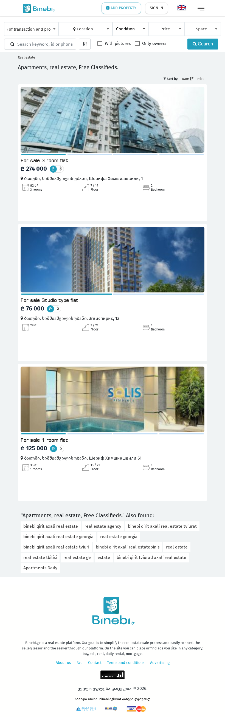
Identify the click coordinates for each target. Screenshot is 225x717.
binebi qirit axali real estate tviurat (162, 526)
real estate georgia (118, 536)
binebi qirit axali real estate (50, 526)
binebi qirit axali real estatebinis (127, 547)
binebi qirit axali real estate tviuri (56, 547)
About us (63, 662)
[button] (31, 29)
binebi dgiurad (110, 699)
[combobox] (131, 29)
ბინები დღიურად (136, 699)
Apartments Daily (40, 567)
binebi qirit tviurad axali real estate (151, 557)
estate (103, 557)
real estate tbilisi (40, 557)
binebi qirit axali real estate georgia (58, 536)
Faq (80, 662)
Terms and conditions (126, 662)
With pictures (117, 43)
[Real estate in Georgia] (37, 8)
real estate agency (103, 526)
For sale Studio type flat (49, 300)
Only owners (153, 43)
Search (205, 44)
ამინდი (81, 699)
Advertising (160, 662)
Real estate (26, 57)
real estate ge (77, 557)
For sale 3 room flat (44, 160)
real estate (177, 547)
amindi (93, 699)
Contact (95, 662)
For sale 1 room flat (44, 440)
